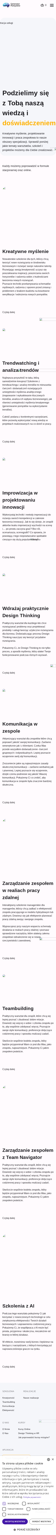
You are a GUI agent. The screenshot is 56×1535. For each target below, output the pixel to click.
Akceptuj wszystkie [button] (15, 1521)
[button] (28, 1529)
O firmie (6, 1429)
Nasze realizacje (31, 1398)
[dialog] (28, 1495)
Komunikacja (8, 1406)
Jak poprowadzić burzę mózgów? (34, 1437)
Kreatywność (8, 1398)
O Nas (5, 1433)
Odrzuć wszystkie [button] (41, 1521)
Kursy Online (24, 1429)
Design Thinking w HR (28, 1433)
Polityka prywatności (32, 1497)
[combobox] (48, 1459)
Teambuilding (8, 1402)
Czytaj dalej (8, 312)
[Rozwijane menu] (52, 5)
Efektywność (8, 1410)
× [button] (53, 1459)
